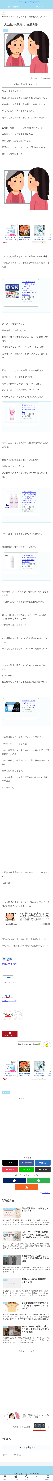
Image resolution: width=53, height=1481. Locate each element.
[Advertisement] (26, 829)
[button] (43, 1169)
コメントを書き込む (26, 1447)
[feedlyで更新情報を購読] (38, 1180)
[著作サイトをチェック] (14, 1180)
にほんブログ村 (9, 964)
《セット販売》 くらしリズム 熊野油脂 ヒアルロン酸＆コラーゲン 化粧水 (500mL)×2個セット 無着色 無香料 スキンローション (29, 498)
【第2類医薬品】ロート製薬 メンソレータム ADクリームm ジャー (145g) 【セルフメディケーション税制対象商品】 (29, 288)
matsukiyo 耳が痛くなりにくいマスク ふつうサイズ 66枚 (29, 703)
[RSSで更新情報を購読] (26, 1187)
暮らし (7, 1092)
